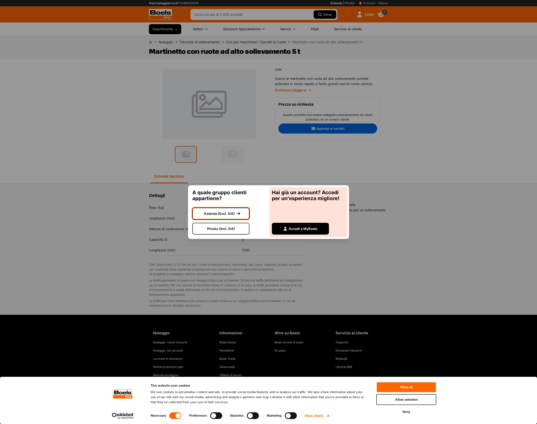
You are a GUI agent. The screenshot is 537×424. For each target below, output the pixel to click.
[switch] (216, 415)
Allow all (406, 387)
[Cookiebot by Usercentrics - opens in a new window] (122, 416)
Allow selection (406, 399)
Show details (314, 415)
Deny (406, 411)
